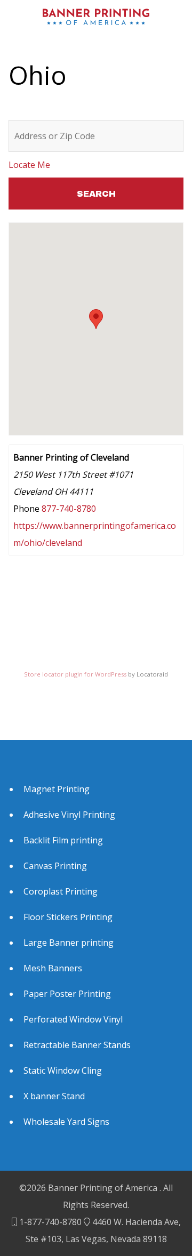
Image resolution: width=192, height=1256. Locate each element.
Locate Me (29, 165)
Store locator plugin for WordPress (75, 674)
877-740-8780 (69, 508)
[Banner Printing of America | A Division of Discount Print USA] (96, 17)
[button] (96, 319)
